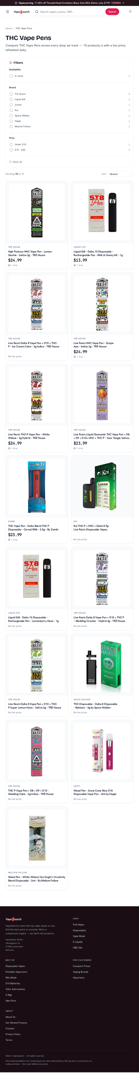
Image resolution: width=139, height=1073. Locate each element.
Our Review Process (16, 1022)
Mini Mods (11, 977)
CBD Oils (77, 947)
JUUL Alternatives (15, 989)
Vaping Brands (80, 971)
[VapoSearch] (21, 12)
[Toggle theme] (130, 12)
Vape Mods (79, 936)
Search (112, 11)
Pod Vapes (78, 924)
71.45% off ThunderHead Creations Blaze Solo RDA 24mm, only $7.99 (70, 2)
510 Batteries (13, 983)
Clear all (17, 161)
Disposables (79, 930)
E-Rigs (9, 994)
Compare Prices (81, 966)
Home (9, 28)
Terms (9, 1039)
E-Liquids (78, 941)
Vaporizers (79, 977)
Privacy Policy (13, 1034)
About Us (10, 1016)
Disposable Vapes (15, 966)
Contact (10, 1028)
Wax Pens (11, 1000)
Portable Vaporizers (16, 971)
